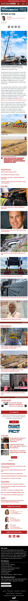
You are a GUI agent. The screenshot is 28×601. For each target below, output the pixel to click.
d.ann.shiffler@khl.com (17, 515)
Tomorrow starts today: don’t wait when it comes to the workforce (13, 182)
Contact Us (23, 591)
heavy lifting (14, 158)
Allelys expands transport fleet (8, 172)
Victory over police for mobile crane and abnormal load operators (13, 488)
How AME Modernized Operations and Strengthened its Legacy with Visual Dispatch (16, 405)
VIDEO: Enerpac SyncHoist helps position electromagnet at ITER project (11, 347)
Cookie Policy (17, 591)
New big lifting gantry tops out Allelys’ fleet (12, 276)
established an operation (18, 159)
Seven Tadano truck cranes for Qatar (10, 174)
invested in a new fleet (8, 160)
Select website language (13, 1)
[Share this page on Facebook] (9, 27)
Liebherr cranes (22, 160)
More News (25, 322)
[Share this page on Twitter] (12, 27)
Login (23, 3)
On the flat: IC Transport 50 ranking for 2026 (12, 491)
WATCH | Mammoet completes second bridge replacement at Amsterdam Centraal (12, 370)
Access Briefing (5, 563)
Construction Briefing (6, 566)
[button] (26, 407)
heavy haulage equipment (8, 159)
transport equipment (20, 158)
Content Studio (18, 593)
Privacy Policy (10, 591)
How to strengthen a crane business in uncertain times (13, 393)
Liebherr (9, 158)
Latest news (4, 186)
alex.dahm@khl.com (16, 522)
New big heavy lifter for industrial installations (12, 485)
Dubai (14, 162)
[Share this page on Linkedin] (16, 27)
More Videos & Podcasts (21, 397)
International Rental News (7, 569)
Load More (14, 459)
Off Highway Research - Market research (11, 574)
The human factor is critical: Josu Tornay (11, 319)
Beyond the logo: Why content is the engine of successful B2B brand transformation (12, 502)
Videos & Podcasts (5, 326)
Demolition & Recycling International (10, 568)
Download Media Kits (6, 586)
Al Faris (5, 158)
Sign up (14, 423)
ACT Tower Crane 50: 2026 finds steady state (12, 496)
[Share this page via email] (19, 27)
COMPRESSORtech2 (6, 571)
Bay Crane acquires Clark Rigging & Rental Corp (12, 494)
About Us (4, 591)
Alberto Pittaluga (15, 160)
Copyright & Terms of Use (9, 595)
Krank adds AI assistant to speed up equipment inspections (12, 178)
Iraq (11, 162)
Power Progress (5, 572)
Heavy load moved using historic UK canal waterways (14, 297)
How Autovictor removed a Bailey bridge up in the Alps (13, 253)
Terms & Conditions (20, 595)
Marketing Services (6, 583)
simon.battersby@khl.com (17, 529)
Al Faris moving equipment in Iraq (8, 156)
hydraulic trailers (7, 162)
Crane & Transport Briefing (8, 564)
